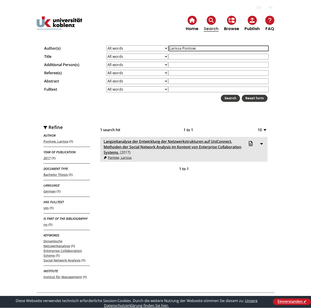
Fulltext (50, 89)
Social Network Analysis (62, 260)
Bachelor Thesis (55, 174)
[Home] (59, 27)
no (45, 224)
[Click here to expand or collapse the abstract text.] (261, 143)
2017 (47, 158)
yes (46, 208)
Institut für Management (62, 277)
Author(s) (52, 48)
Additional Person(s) (61, 64)
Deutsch (259, 8)
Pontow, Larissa (55, 141)
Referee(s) (53, 72)
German (49, 191)
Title (47, 56)
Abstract (51, 81)
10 (260, 129)
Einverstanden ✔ (292, 301)
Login (270, 8)
